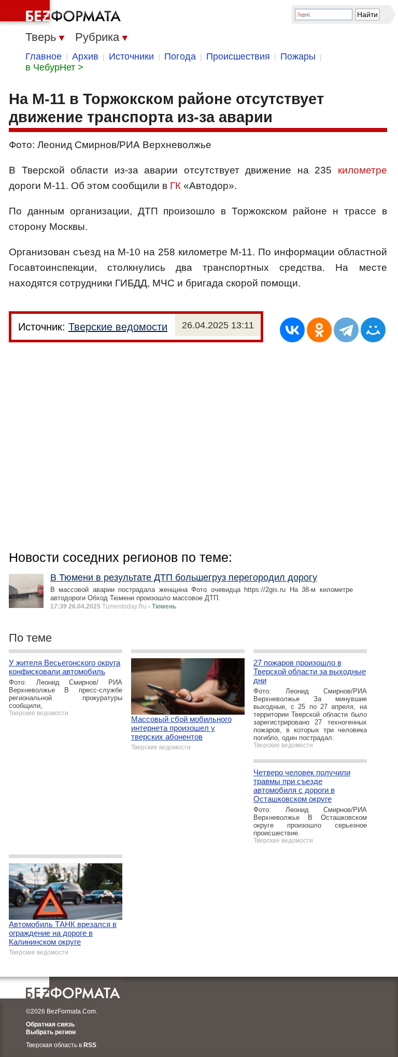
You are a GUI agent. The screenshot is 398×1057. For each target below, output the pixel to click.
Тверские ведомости (117, 326)
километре (362, 170)
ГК (175, 185)
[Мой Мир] (373, 329)
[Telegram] (346, 329)
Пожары (298, 56)
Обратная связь (50, 1024)
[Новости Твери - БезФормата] (62, 13)
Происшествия (238, 56)
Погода (180, 56)
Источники (131, 56)
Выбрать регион (51, 1032)
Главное (43, 56)
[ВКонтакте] (292, 329)
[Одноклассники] (319, 329)
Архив (85, 56)
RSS (89, 1045)
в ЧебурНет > (54, 67)
